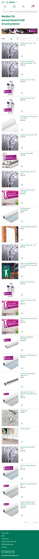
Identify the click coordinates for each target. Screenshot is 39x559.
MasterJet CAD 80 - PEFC (27, 80)
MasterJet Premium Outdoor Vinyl (28, 319)
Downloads (5, 533)
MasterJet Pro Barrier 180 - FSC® (28, 301)
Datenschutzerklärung (9, 541)
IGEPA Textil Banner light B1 (28, 227)
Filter (3, 39)
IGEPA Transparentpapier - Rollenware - (28, 374)
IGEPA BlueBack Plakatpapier (25, 209)
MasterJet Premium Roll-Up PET (28, 485)
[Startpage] (18, 2)
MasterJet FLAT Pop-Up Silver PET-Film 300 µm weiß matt (28, 394)
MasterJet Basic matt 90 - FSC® (27, 448)
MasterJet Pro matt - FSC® (28, 43)
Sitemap (4, 547)
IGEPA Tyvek (24, 410)
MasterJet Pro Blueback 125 (28, 355)
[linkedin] (6, 551)
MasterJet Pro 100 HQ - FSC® (28, 135)
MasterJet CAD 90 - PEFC (27, 98)
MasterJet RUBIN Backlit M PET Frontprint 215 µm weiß (28, 264)
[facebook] (3, 551)
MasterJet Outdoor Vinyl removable (27, 191)
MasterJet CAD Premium (27, 282)
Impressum (5, 539)
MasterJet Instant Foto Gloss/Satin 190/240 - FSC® (28, 62)
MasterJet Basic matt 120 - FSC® (28, 172)
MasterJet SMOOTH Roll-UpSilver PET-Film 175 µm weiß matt (27, 504)
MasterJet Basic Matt (26, 153)
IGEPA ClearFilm (25, 429)
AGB (3, 536)
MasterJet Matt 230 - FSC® (28, 245)
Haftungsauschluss (8, 544)
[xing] (9, 551)
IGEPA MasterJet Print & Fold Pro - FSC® (28, 117)
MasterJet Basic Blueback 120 (28, 466)
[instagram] (13, 551)
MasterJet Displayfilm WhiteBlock (26, 338)
